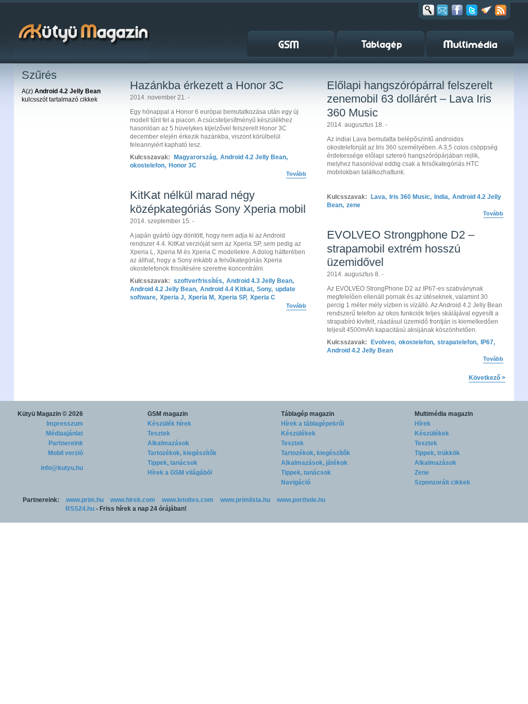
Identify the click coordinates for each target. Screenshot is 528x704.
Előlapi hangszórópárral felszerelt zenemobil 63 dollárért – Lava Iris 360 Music (409, 99)
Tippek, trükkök (437, 453)
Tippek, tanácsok (172, 462)
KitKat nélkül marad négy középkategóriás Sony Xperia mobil (218, 202)
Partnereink (65, 443)
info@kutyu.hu (62, 468)
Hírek (423, 423)
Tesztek (158, 433)
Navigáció (295, 482)
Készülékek (298, 433)
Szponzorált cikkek (442, 482)
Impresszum (64, 423)
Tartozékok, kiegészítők (182, 453)
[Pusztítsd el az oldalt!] (486, 9)
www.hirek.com (132, 500)
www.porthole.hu (301, 500)
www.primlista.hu (245, 500)
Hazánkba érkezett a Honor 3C (207, 85)
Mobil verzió (65, 453)
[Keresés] (428, 9)
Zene (422, 472)
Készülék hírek (169, 423)
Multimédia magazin (444, 413)
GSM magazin (167, 413)
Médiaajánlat (64, 433)
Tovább (296, 174)
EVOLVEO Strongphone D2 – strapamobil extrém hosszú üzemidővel (400, 248)
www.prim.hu (85, 500)
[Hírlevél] (442, 9)
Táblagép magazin (307, 413)
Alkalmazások (168, 443)
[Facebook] (457, 9)
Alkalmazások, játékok (314, 462)
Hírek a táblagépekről (312, 423)
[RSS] (500, 9)
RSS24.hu (79, 508)
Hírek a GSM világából (179, 472)
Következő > (487, 377)
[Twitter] (471, 9)
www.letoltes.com (187, 500)
